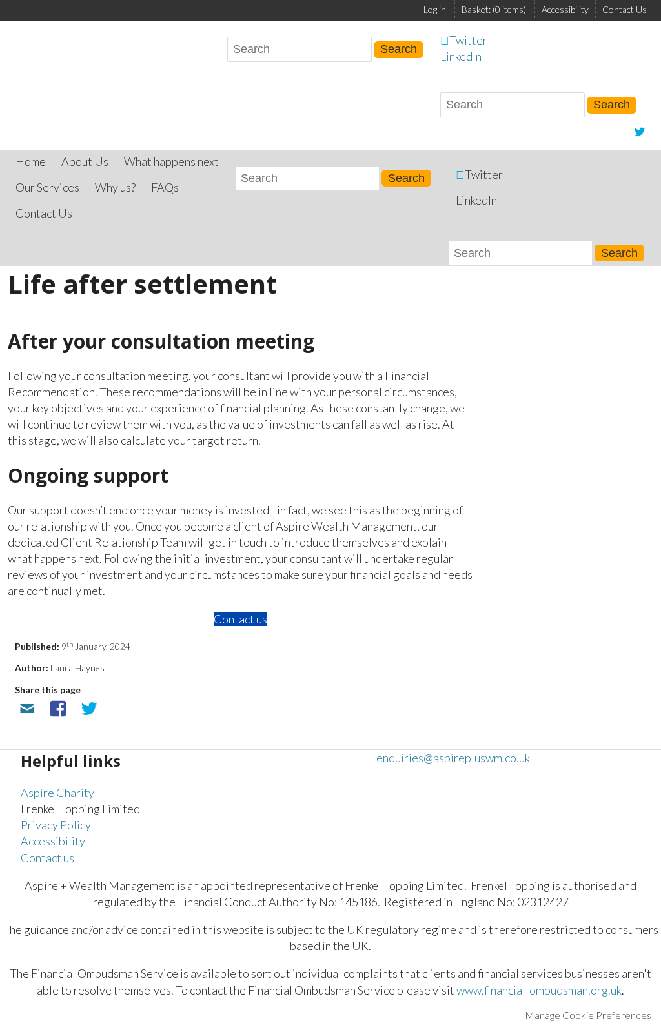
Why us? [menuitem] (115, 187)
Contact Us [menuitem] (624, 9)
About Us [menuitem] (84, 161)
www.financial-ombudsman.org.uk (539, 990)
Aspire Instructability (40, 55)
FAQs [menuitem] (165, 187)
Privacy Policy (56, 825)
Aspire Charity (57, 792)
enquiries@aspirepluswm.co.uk (453, 758)
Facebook (58, 708)
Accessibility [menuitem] (565, 9)
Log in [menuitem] (434, 9)
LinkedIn (461, 56)
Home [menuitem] (30, 161)
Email (27, 708)
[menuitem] (493, 9)
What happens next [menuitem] (171, 161)
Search (611, 104)
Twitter (468, 40)
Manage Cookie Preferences (588, 1015)
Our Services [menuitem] (47, 187)
